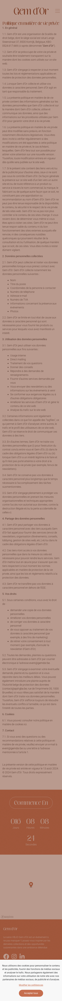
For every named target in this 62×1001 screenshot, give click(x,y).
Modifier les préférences (31, 985)
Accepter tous (31, 993)
